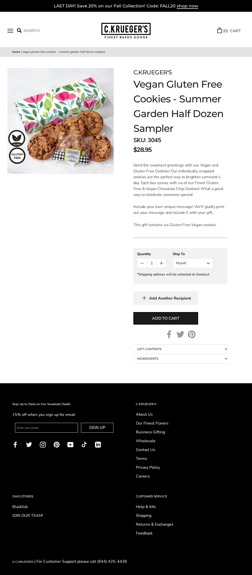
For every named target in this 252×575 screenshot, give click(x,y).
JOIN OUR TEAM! (27, 515)
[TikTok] (84, 444)
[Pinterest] (192, 334)
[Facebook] (169, 334)
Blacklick (20, 506)
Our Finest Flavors (152, 423)
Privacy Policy (148, 467)
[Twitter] (180, 334)
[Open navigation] (10, 31)
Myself (181, 263)
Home (16, 52)
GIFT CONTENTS (149, 349)
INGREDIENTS (147, 358)
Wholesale (146, 441)
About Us (144, 414)
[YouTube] (70, 444)
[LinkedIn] (98, 444)
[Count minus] (142, 263)
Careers (143, 476)
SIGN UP (97, 427)
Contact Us (145, 449)
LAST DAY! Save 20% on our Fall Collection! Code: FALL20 (126, 5)
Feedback (144, 533)
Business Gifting (150, 432)
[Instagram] (43, 444)
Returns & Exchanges (154, 524)
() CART (232, 31)
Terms (141, 458)
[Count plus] (161, 263)
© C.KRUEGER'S (23, 561)
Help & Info (146, 506)
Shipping (143, 515)
